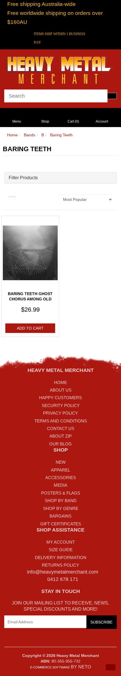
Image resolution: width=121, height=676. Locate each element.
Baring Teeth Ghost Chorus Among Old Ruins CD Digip (30, 299)
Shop (45, 121)
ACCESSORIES (60, 477)
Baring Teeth (61, 135)
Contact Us (60, 428)
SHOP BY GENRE (60, 508)
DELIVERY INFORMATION (60, 557)
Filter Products (23, 177)
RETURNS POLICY (60, 565)
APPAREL (60, 470)
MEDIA (60, 485)
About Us (60, 390)
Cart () (73, 121)
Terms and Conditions (60, 421)
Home (12, 135)
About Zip (61, 436)
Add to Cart (30, 328)
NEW (61, 462)
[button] (110, 667)
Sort (50, 197)
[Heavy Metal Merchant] (60, 69)
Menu (16, 121)
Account (102, 121)
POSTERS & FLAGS (60, 493)
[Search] (112, 96)
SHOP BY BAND (61, 500)
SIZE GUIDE (61, 549)
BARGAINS (60, 516)
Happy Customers (60, 397)
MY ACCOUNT (60, 542)
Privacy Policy (60, 413)
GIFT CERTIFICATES (60, 523)
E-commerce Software (50, 667)
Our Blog (60, 444)
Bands (29, 135)
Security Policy (61, 405)
